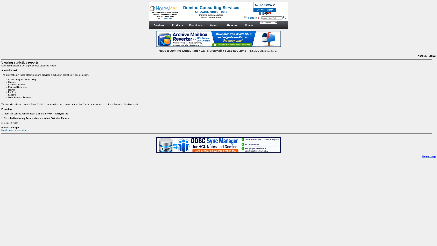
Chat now (252, 18)
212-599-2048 (166, 18)
